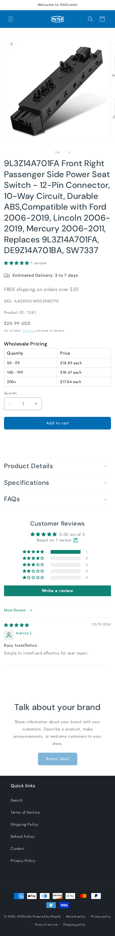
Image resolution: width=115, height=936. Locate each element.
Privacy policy (101, 916)
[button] (11, 19)
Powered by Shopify (47, 916)
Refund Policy (22, 836)
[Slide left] (46, 152)
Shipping (28, 331)
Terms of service (46, 924)
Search (17, 800)
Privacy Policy (23, 860)
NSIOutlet (24, 916)
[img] (16, 625)
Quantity (10, 393)
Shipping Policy (24, 824)
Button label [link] (57, 759)
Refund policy (76, 916)
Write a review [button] (57, 591)
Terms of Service (25, 812)
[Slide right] (69, 152)
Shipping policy (74, 924)
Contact (17, 848)
